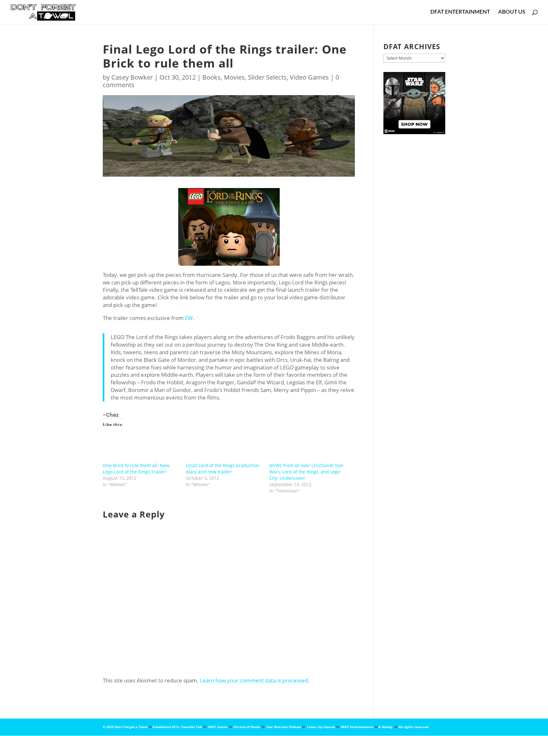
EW (189, 318)
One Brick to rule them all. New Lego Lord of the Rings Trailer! (136, 468)
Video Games (309, 77)
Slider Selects (267, 77)
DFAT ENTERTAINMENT (460, 12)
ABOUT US (511, 12)
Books (211, 77)
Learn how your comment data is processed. (255, 680)
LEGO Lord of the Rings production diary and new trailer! (222, 468)
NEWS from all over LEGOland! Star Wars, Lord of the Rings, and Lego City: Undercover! (306, 471)
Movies (234, 77)
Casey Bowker (132, 77)
